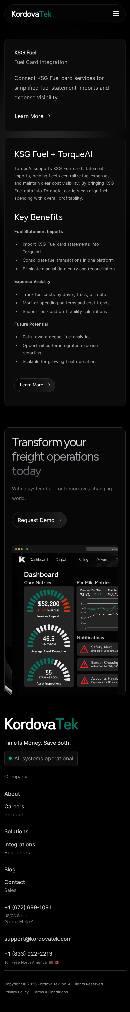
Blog (10, 869)
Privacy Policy (16, 992)
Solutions (16, 831)
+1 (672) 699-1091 (27, 907)
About (12, 793)
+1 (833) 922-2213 (28, 953)
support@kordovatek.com (38, 938)
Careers (14, 806)
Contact (14, 882)
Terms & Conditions (50, 992)
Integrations (19, 844)
